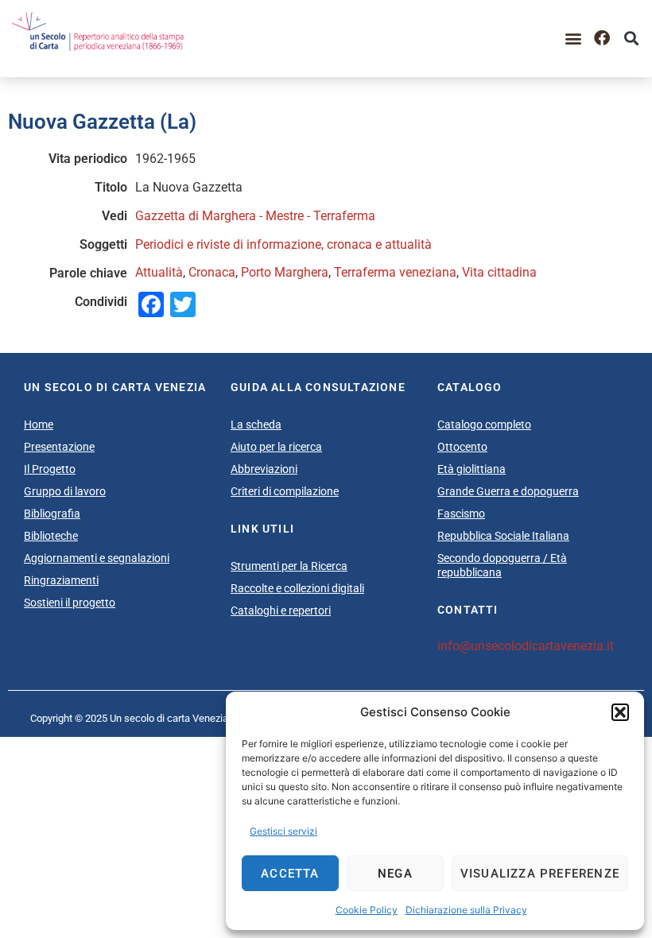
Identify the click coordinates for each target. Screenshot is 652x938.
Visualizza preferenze (539, 873)
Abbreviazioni (264, 469)
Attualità (159, 272)
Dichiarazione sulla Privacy (466, 910)
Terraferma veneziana (395, 272)
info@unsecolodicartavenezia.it (525, 645)
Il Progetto (50, 469)
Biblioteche (51, 535)
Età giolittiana (471, 469)
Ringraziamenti (61, 580)
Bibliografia (52, 513)
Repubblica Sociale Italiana (503, 535)
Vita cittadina (499, 272)
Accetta (290, 873)
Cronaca (211, 272)
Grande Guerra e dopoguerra (508, 491)
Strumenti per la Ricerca (289, 566)
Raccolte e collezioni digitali (297, 588)
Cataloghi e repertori (281, 610)
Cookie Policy (367, 910)
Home (38, 424)
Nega (395, 873)
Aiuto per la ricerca (276, 446)
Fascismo (461, 513)
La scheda (256, 424)
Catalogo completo (484, 424)
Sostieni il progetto (69, 602)
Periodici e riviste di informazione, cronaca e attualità (283, 244)
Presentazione (59, 446)
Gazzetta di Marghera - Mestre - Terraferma (255, 215)
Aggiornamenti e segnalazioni (96, 558)
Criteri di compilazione (285, 491)
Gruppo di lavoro (65, 491)
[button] (620, 712)
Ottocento (462, 446)
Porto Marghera (284, 272)
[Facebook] (602, 38)
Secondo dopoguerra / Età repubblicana (502, 565)
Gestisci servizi (283, 831)
